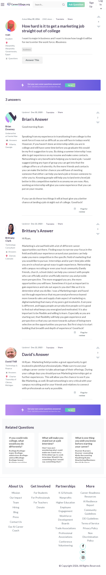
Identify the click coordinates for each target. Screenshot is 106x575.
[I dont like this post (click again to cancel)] (98, 26)
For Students (41, 492)
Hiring (15, 507)
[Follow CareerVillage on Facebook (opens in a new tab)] (83, 546)
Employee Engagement (65, 509)
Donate (40, 507)
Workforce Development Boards (65, 519)
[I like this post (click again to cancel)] (98, 17)
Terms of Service (90, 523)
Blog (15, 512)
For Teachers (41, 502)
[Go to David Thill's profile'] (11, 353)
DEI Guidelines (90, 518)
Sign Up (91, 4)
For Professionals (40, 497)
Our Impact (16, 497)
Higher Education (65, 502)
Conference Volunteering (65, 543)
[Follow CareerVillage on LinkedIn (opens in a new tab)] (83, 552)
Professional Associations (65, 535)
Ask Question (76, 4)
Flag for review (81, 210)
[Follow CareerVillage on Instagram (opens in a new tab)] (83, 558)
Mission (16, 492)
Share (70, 19)
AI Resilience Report (90, 503)
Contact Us (16, 521)
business (27, 49)
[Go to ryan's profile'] (11, 26)
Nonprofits (65, 497)
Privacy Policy (90, 528)
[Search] (63, 4)
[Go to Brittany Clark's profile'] (11, 230)
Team (16, 502)
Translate (60, 19)
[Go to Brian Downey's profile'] (11, 118)
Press (16, 516)
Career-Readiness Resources (90, 494)
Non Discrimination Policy (90, 537)
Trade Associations (65, 528)
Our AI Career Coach (15, 528)
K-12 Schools (65, 492)
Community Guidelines (90, 511)
